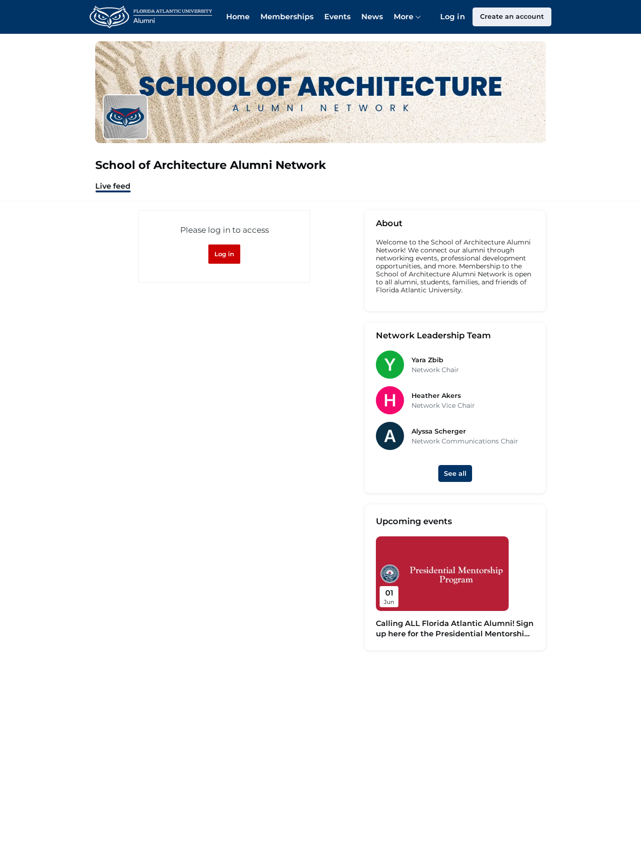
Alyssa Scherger (439, 431)
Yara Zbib (427, 360)
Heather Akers (436, 395)
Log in (452, 16)
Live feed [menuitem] (112, 186)
